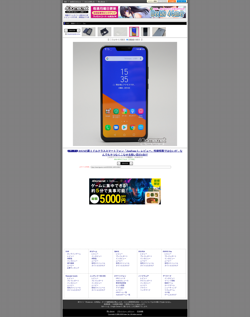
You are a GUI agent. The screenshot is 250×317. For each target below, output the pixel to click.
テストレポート (146, 281)
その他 (167, 292)
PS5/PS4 (142, 251)
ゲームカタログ (170, 295)
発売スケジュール (98, 263)
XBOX (116, 251)
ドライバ (143, 288)
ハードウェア (144, 276)
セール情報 (120, 285)
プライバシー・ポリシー (125, 311)
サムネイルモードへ (73, 34)
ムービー (70, 266)
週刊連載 (70, 263)
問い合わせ (101, 1)
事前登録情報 (121, 283)
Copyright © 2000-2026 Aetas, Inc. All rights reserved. (125, 314)
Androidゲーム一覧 (123, 295)
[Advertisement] (125, 226)
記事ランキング (73, 268)
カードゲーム (170, 285)
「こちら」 (137, 304)
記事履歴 (172, 1)
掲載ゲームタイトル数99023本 (76, 15)
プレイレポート (122, 256)
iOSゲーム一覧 (121, 292)
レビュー (70, 256)
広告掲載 (140, 311)
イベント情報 (170, 281)
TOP (67, 251)
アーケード (167, 276)
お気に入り (162, 1)
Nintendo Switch (71, 276)
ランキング (181, 1)
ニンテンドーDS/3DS (98, 276)
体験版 (69, 258)
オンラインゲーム (74, 254)
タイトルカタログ (98, 266)
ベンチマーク (145, 290)
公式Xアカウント (75, 1)
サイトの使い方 (90, 1)
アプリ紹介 (120, 288)
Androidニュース (122, 281)
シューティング (170, 288)
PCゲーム (93, 251)
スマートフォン (120, 276)
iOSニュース (120, 278)
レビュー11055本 (70, 17)
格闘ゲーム (169, 283)
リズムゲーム (170, 290)
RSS (65, 1)
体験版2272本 (84, 17)
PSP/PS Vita (167, 251)
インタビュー (72, 261)
